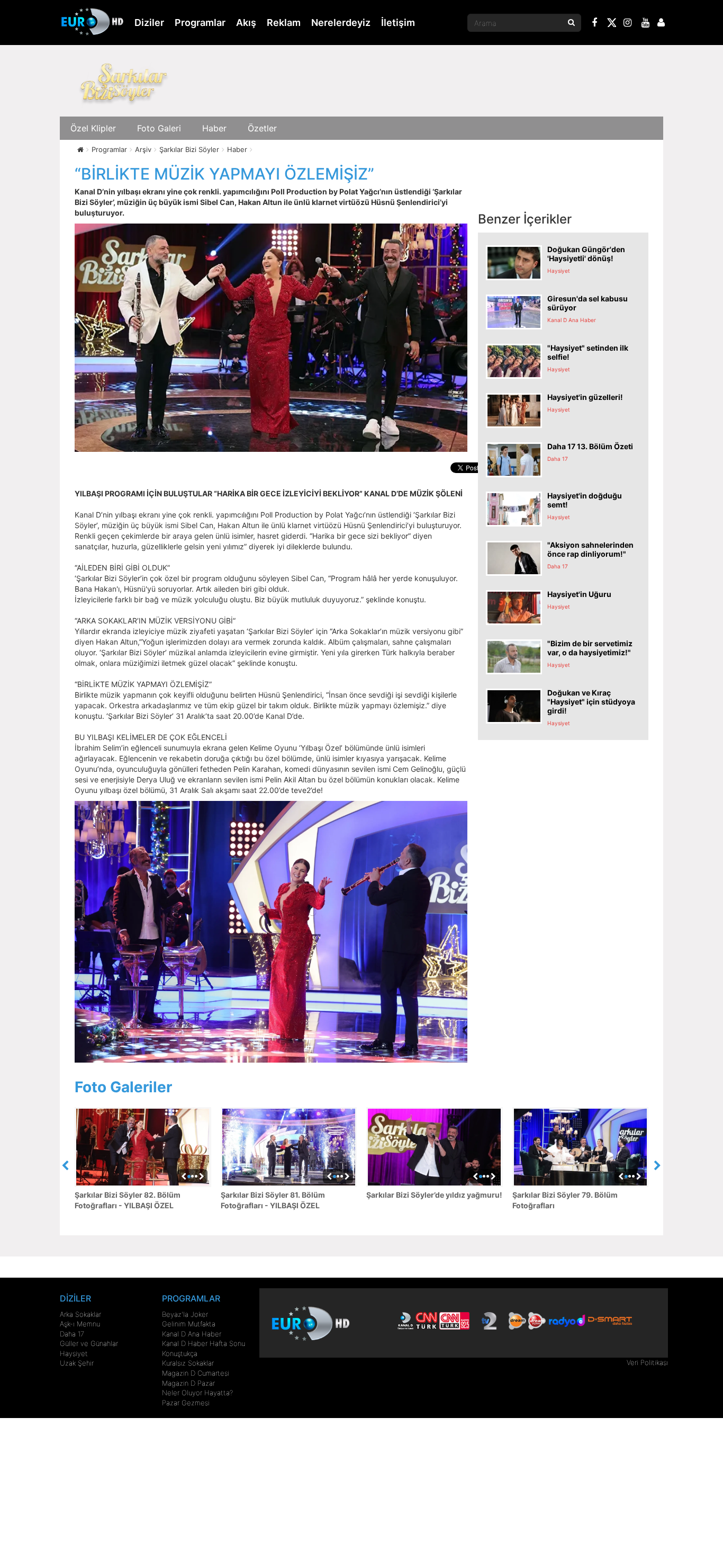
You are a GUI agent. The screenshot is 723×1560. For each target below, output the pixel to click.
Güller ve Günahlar (89, 1343)
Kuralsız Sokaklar (188, 1363)
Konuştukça (179, 1353)
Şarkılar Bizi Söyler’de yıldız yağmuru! (434, 1194)
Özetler (262, 128)
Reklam (284, 22)
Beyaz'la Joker (185, 1314)
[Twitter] (611, 24)
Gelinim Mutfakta (188, 1324)
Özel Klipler (93, 128)
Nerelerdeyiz (340, 22)
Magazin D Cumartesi (195, 1373)
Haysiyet (74, 1353)
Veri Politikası (647, 1362)
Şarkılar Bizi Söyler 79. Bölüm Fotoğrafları (565, 1200)
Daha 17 (72, 1334)
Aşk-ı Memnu (80, 1324)
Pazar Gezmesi (186, 1402)
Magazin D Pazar (188, 1383)
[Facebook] (595, 24)
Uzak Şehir (77, 1363)
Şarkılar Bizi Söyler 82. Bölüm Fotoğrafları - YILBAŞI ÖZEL (127, 1200)
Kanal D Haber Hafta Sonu (203, 1343)
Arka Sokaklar (80, 1314)
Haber (214, 128)
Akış (246, 22)
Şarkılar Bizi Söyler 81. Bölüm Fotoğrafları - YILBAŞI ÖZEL (273, 1200)
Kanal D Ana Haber (191, 1334)
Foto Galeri (159, 128)
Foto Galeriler (123, 1087)
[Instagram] (628, 24)
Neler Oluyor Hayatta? (197, 1392)
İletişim (398, 22)
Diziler (149, 22)
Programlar (200, 22)
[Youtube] (646, 24)
